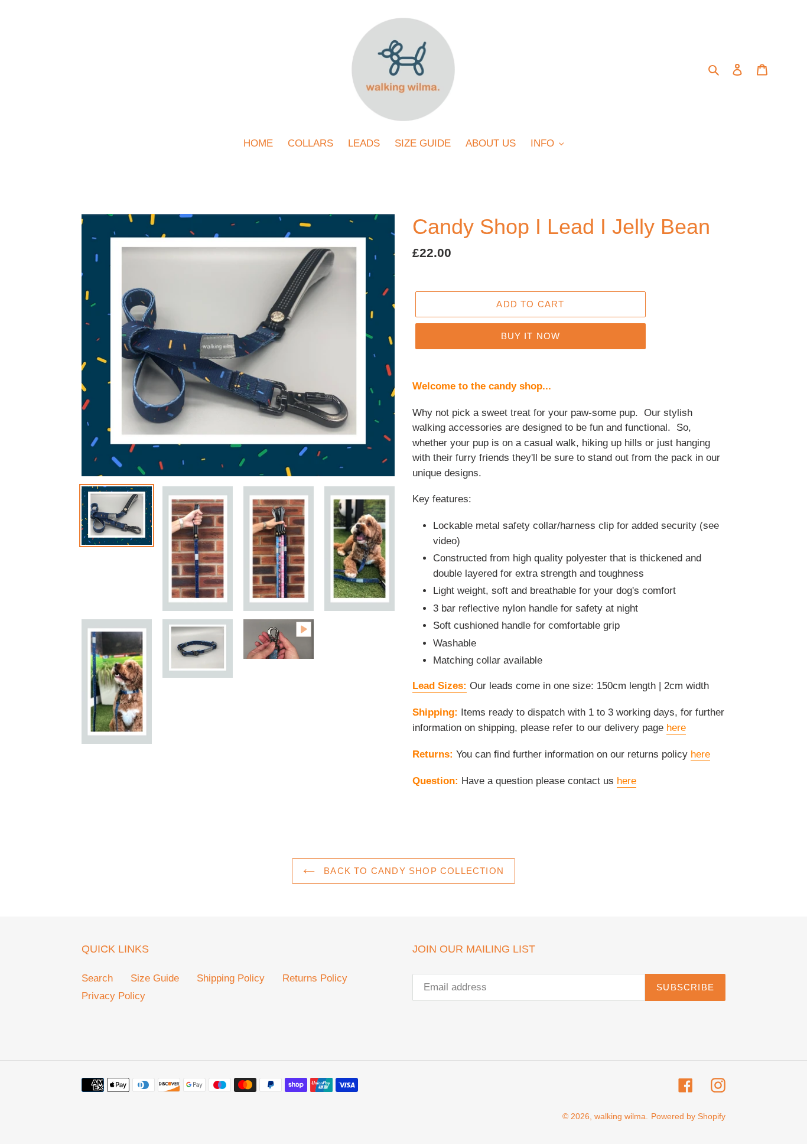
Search (97, 978)
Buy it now (531, 336)
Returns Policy (314, 978)
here (676, 727)
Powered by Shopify (688, 1116)
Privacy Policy (113, 996)
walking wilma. (621, 1116)
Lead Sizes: (439, 685)
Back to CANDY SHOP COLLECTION (412, 871)
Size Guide (155, 978)
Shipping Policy (231, 978)
